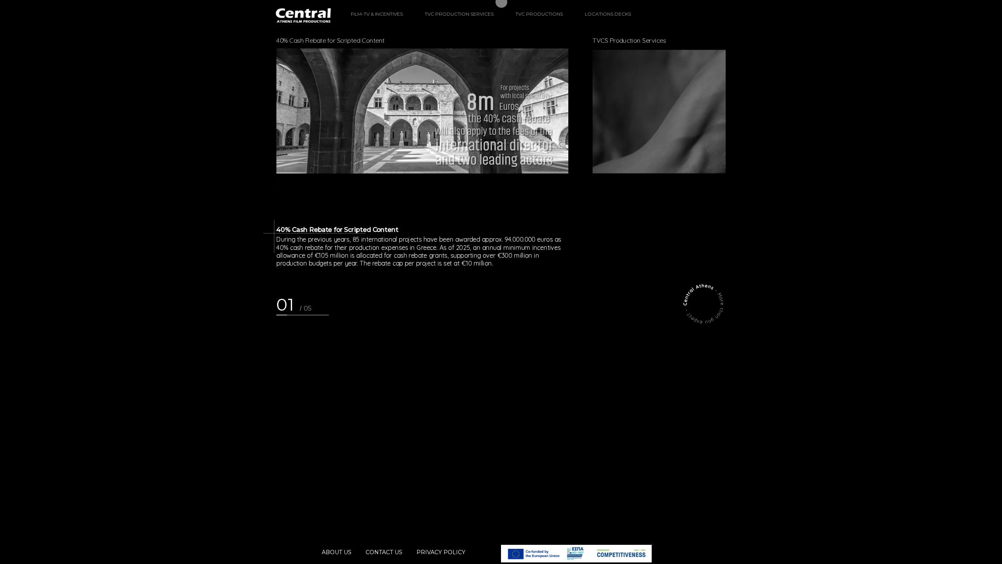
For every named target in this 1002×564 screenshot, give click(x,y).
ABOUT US (336, 552)
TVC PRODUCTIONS (539, 14)
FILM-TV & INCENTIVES (377, 14)
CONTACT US (384, 552)
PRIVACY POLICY (440, 552)
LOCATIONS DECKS (608, 14)
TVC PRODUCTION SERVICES (459, 14)
